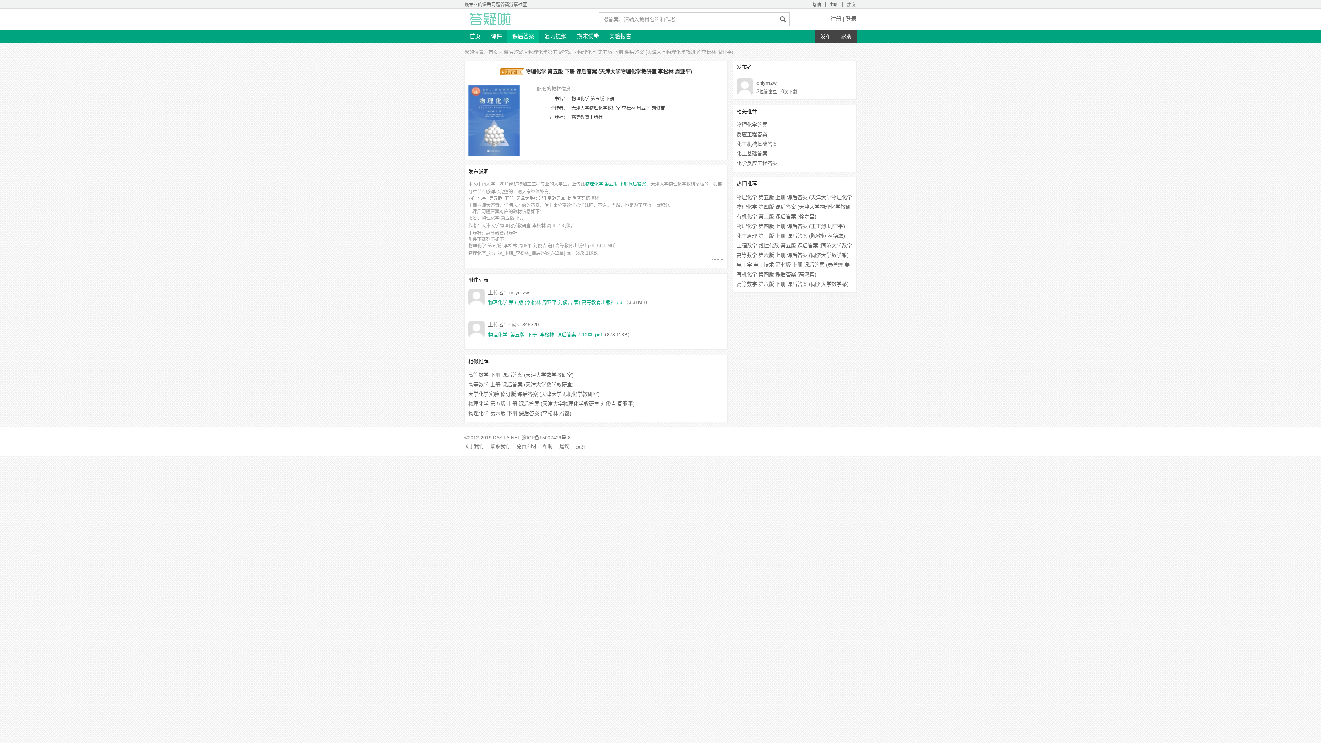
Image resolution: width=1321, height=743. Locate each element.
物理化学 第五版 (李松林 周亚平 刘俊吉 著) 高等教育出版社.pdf (531, 245)
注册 (835, 19)
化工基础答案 (752, 154)
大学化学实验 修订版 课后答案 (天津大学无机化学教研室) (534, 394)
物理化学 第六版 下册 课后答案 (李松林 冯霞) (519, 413)
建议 (851, 4)
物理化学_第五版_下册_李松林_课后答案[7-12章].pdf (520, 253)
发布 (825, 36)
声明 (833, 4)
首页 (475, 36)
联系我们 (500, 446)
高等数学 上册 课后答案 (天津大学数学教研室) (521, 384)
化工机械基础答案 (757, 144)
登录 (851, 19)
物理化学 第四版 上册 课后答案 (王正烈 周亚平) (791, 226)
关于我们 (474, 446)
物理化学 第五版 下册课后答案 (615, 183)
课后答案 (523, 36)
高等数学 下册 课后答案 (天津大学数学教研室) (521, 375)
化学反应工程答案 (757, 163)
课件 (496, 36)
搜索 (581, 446)
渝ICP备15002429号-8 (546, 437)
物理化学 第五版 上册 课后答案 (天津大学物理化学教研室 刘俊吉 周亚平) (551, 404)
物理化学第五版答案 (550, 52)
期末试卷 (588, 36)
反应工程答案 (752, 134)
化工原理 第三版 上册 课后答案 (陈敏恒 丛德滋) (791, 236)
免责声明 (526, 446)
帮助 (816, 4)
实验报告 (620, 36)
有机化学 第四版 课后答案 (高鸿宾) (776, 274)
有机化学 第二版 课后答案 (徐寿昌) (776, 216)
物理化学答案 (752, 125)
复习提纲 (556, 36)
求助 (846, 36)
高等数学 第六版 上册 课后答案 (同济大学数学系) (793, 255)
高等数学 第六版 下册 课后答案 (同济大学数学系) (793, 284)
